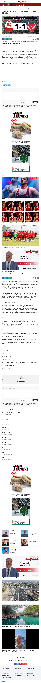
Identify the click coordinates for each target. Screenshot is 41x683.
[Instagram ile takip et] (23, 664)
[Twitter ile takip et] (17, 664)
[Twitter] (5, 39)
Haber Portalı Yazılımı (7, 681)
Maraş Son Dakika (30, 675)
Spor (9, 8)
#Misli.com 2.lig (7, 84)
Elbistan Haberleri (30, 668)
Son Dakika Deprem (18, 675)
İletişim (19, 660)
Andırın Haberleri (6, 671)
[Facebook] (3, 39)
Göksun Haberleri (6, 670)
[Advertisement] (20, 73)
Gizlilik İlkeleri (23, 660)
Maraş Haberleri (6, 668)
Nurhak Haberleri (30, 673)
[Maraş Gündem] (20, 1)
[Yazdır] (11, 39)
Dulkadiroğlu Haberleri (19, 671)
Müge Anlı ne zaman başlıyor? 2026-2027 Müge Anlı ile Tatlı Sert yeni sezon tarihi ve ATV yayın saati (22, 5)
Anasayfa (5, 8)
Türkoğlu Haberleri (6, 673)
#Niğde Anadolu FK (7, 85)
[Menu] (3, 2)
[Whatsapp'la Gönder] (9, 39)
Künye (15, 660)
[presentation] (6, 4)
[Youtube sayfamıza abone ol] (20, 664)
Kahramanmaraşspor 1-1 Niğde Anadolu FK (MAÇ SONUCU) (21, 8)
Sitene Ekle (29, 660)
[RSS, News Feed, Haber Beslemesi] (26, 664)
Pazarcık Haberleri (18, 673)
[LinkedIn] (7, 39)
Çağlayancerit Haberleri (19, 670)
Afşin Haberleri (18, 668)
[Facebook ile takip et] (15, 664)
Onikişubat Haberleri (30, 671)
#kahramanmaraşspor (8, 83)
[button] (33, 39)
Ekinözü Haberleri (30, 670)
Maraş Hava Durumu (7, 677)
